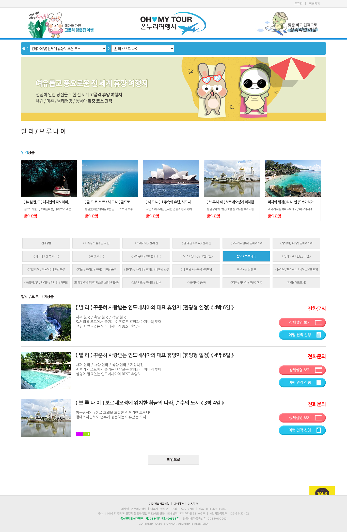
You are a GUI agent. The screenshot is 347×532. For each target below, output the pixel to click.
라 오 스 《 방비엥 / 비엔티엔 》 (196, 256)
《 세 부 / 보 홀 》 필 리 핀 (96, 243)
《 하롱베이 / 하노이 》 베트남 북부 (46, 269)
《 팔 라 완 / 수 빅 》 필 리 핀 (196, 243)
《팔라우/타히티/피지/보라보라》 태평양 (96, 282)
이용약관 (193, 504)
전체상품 (46, 243)
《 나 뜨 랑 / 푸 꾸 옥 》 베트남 (196, 269)
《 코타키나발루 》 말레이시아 (246, 243)
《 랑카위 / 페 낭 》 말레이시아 (296, 243)
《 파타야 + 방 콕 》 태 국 (46, 256)
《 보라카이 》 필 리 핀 (146, 243)
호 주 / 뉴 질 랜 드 (246, 269)
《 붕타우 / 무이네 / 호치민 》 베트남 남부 (146, 269)
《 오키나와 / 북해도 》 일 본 (146, 282)
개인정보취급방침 (159, 504)
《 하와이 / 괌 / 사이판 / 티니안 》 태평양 (46, 282)
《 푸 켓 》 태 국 (96, 256)
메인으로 (173, 460)
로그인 (298, 3)
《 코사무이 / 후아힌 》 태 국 (146, 256)
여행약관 (179, 504)
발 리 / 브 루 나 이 (246, 256)
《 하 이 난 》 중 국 (196, 282)
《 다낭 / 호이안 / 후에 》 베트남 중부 (96, 269)
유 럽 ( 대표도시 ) (296, 282)
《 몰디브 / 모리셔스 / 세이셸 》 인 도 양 (296, 269)
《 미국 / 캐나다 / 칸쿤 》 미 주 (246, 282)
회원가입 (314, 3)
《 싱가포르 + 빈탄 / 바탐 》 (296, 256)
